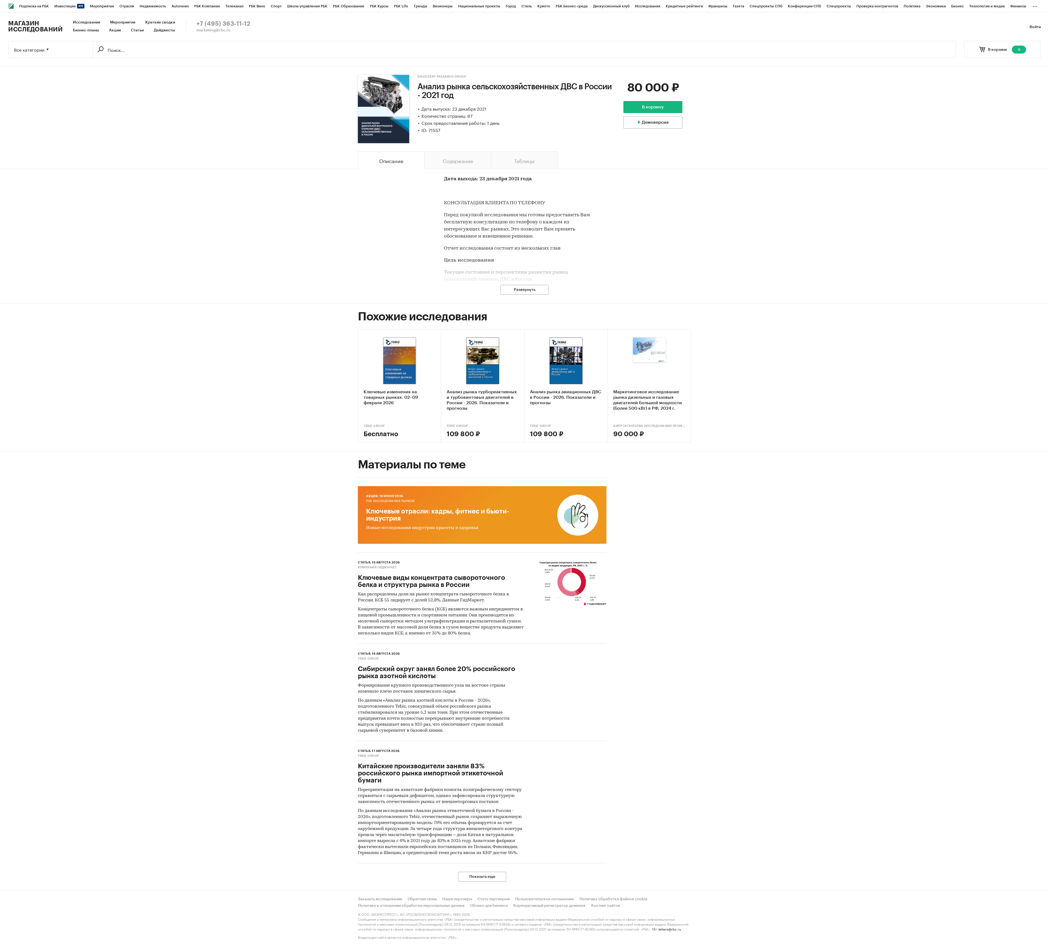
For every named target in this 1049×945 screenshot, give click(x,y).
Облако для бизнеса (489, 906)
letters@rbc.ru (669, 928)
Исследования (86, 22)
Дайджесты (164, 30)
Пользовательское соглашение (544, 899)
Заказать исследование (380, 899)
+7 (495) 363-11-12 (223, 24)
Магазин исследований (35, 26)
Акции (115, 30)
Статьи (137, 30)
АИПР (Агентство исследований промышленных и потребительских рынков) (649, 425)
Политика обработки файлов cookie (613, 899)
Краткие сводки (160, 22)
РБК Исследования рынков (390, 501)
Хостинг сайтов (605, 906)
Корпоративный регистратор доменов (549, 906)
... (1035, 5)
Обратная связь (422, 899)
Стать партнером (494, 899)
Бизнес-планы (86, 30)
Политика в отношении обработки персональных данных (411, 906)
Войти (1035, 27)
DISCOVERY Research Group (441, 76)
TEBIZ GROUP (374, 425)
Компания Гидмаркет (377, 567)
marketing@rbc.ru (213, 30)
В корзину (653, 107)
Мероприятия (122, 22)
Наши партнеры (457, 899)
